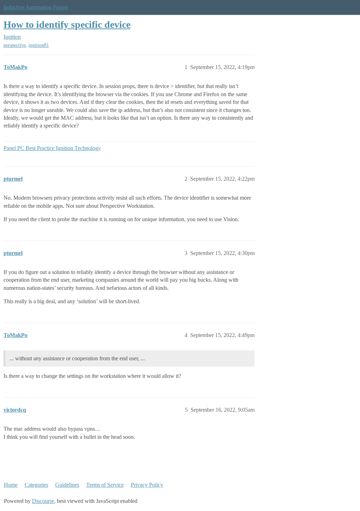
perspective (15, 45)
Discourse (43, 501)
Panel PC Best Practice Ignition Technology (52, 148)
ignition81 (38, 45)
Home (11, 485)
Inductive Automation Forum (36, 7)
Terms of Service (105, 485)
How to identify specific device (67, 24)
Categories (36, 485)
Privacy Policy (147, 485)
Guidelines (67, 485)
